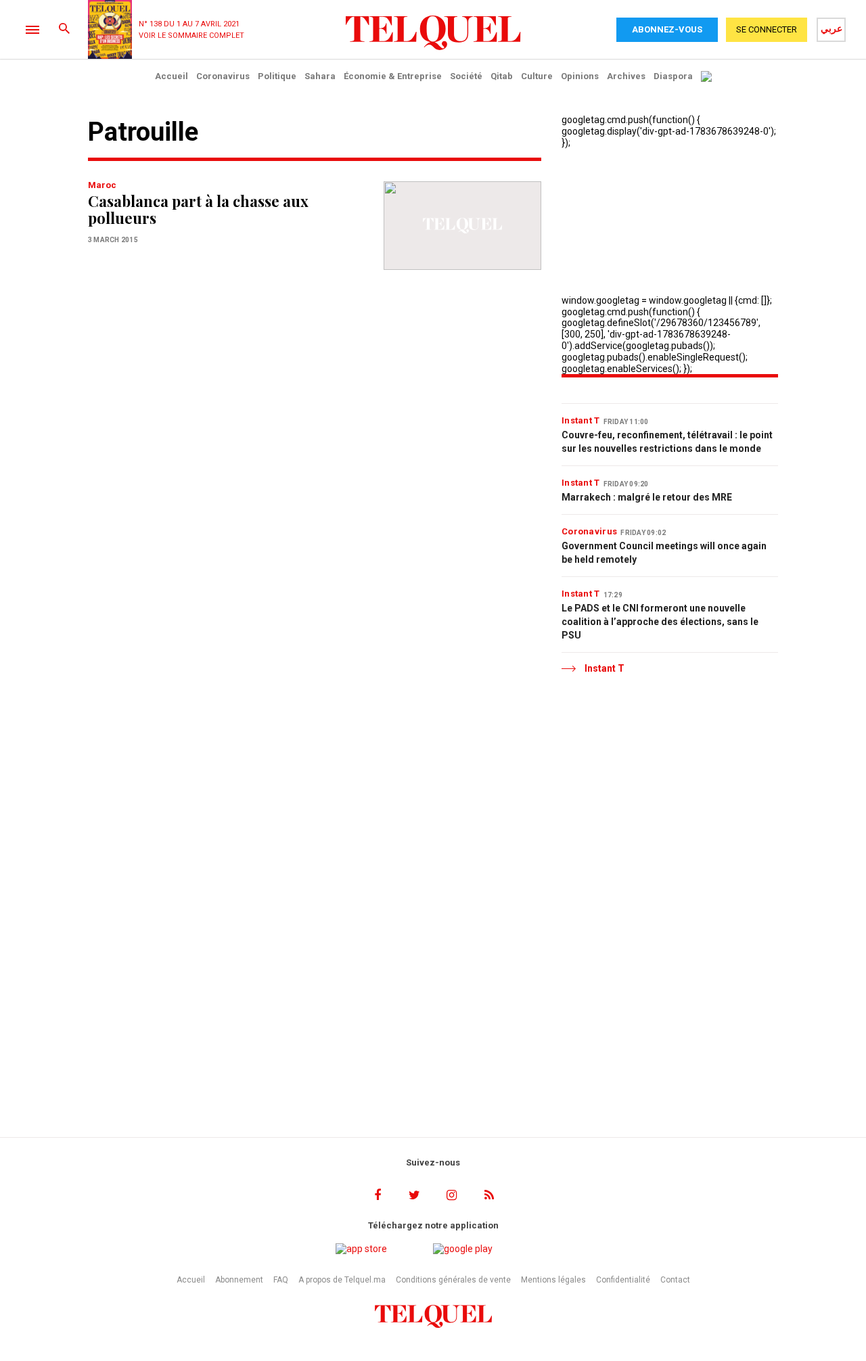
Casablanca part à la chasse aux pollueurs (198, 209)
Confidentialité (623, 1280)
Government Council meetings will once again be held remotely (664, 552)
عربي (831, 28)
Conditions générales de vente (453, 1280)
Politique (277, 76)
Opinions (580, 76)
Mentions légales (553, 1280)
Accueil (171, 76)
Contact (675, 1280)
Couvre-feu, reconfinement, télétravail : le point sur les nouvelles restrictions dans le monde (667, 442)
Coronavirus (223, 76)
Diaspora (673, 76)
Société (466, 76)
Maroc (102, 185)
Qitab (502, 76)
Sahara (320, 76)
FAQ (280, 1280)
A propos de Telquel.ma (342, 1280)
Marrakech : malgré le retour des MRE (647, 497)
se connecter (766, 29)
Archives (626, 76)
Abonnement (239, 1280)
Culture (537, 76)
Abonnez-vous (667, 29)
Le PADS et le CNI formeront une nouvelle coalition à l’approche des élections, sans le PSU (660, 622)
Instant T (581, 420)
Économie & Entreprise (393, 76)
